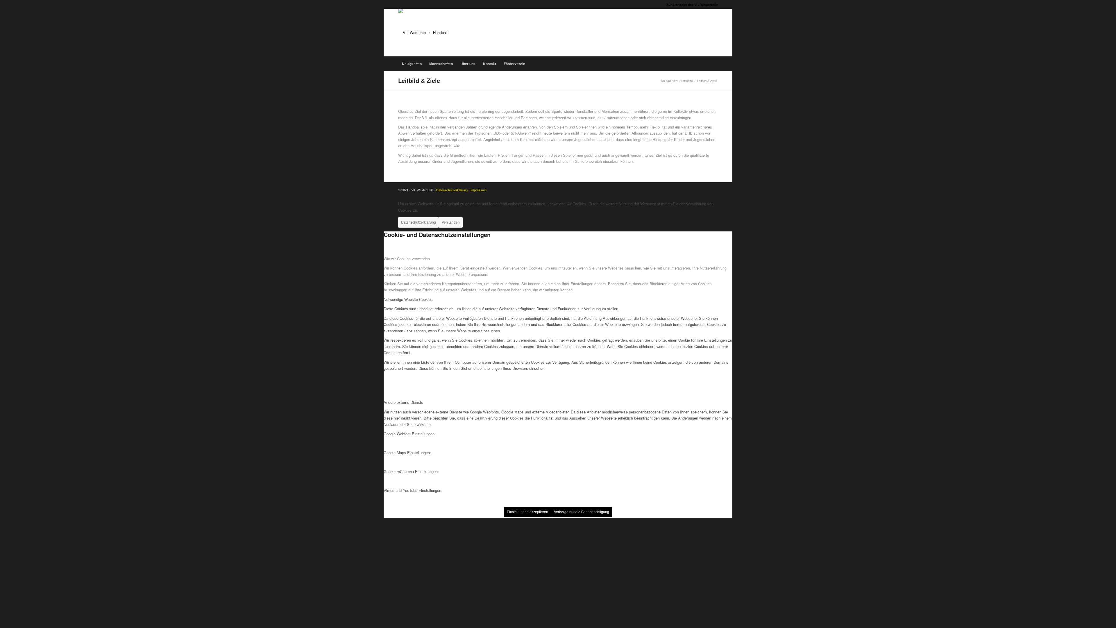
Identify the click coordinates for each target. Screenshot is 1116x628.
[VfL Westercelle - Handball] (423, 32)
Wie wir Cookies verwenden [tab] (407, 258)
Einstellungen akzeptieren (527, 511)
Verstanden (451, 222)
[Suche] (714, 63)
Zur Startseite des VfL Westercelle (692, 4)
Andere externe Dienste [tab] (403, 402)
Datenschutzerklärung (452, 190)
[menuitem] (690, 4)
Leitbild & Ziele (419, 80)
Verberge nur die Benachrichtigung (581, 511)
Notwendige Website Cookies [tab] (408, 299)
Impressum (479, 190)
